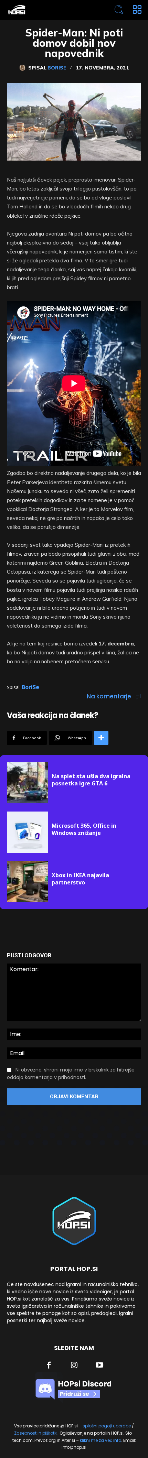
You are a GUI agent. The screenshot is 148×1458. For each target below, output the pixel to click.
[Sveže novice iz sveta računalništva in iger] (47, 9)
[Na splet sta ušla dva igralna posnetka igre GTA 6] (27, 782)
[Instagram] (74, 1366)
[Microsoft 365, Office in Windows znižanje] (27, 832)
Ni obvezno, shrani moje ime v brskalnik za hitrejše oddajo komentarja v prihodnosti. (71, 1073)
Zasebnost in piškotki (35, 1433)
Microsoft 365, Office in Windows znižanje (84, 829)
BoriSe (56, 67)
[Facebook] (49, 1366)
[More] (101, 738)
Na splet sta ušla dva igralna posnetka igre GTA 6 (91, 779)
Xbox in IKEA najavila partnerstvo (80, 878)
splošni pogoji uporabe (107, 1426)
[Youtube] (99, 1366)
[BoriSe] (23, 68)
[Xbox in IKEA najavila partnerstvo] (27, 881)
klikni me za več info (100, 1440)
